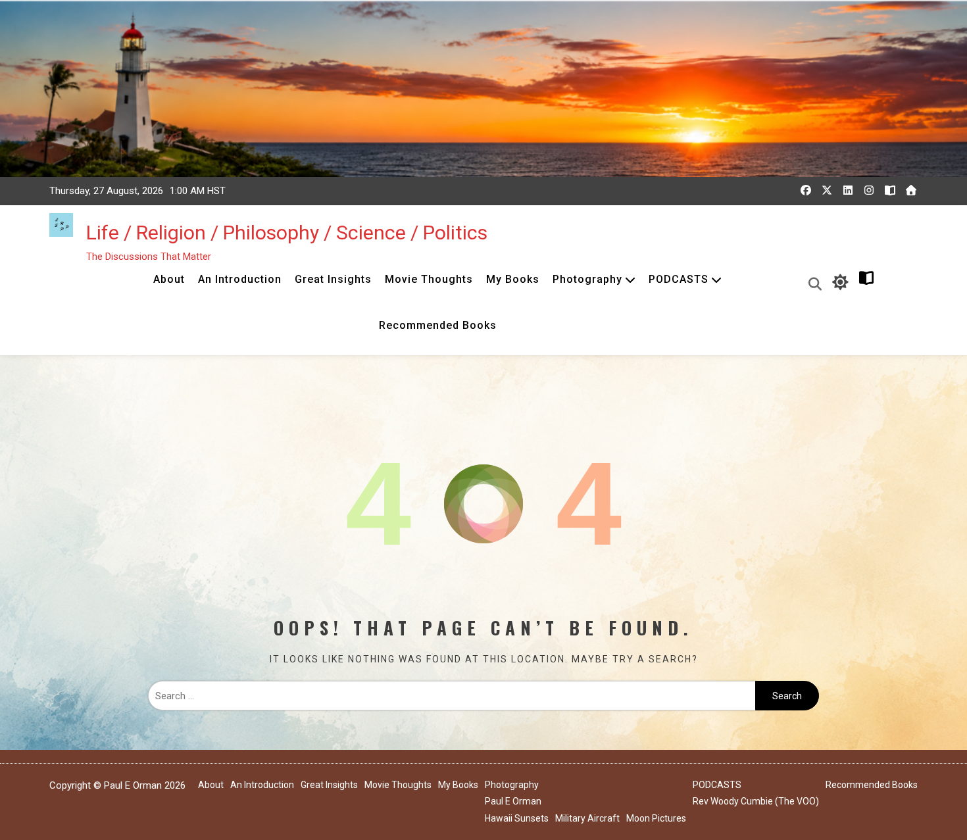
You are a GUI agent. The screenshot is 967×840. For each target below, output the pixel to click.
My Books (512, 279)
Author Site (895, 282)
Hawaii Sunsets (517, 818)
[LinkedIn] (848, 190)
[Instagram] (869, 190)
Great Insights (333, 279)
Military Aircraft (587, 818)
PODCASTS (678, 279)
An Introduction (240, 279)
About (169, 279)
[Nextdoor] (911, 190)
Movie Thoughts (429, 279)
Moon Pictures (656, 818)
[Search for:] (451, 696)
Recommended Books (438, 325)
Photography (587, 279)
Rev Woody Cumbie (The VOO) (756, 801)
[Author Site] (890, 190)
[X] (826, 190)
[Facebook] (805, 190)
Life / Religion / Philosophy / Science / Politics (286, 232)
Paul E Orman (513, 801)
